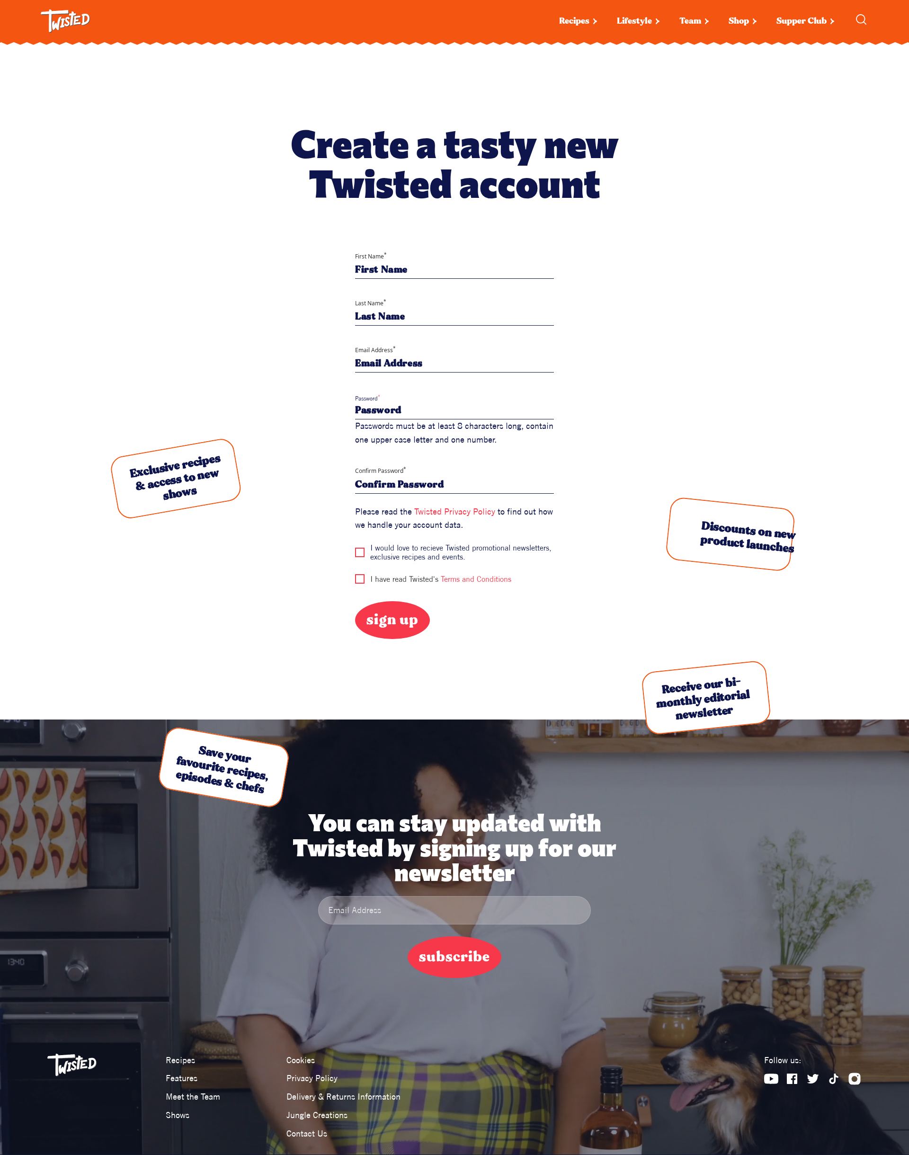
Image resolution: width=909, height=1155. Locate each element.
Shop (739, 21)
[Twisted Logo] (65, 21)
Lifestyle (634, 21)
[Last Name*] (454, 316)
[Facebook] (792, 1079)
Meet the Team (193, 1096)
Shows (177, 1115)
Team (690, 21)
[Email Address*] (454, 363)
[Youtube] (771, 1079)
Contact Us (306, 1133)
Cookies (300, 1060)
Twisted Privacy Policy (454, 511)
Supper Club (801, 21)
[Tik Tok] (834, 1079)
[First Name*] (454, 270)
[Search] (861, 19)
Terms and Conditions (476, 579)
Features (181, 1078)
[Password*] (454, 410)
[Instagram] (854, 1079)
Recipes (574, 21)
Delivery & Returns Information (343, 1096)
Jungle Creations (317, 1115)
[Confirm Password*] (454, 485)
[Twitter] (813, 1079)
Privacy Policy (312, 1078)
